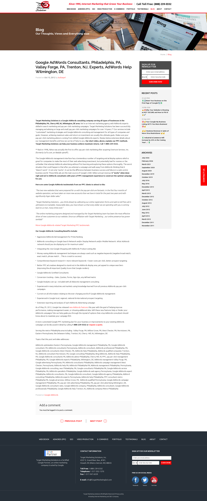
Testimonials (142, 9)
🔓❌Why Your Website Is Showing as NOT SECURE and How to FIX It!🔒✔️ (155, 112)
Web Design (71, 9)
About (159, 9)
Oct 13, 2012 (49, 77)
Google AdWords (51, 395)
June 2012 (146, 209)
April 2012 (146, 216)
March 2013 (146, 193)
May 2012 (145, 213)
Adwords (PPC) (84, 9)
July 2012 (145, 206)
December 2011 (148, 222)
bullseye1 (62, 77)
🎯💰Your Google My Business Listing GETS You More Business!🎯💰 (154, 124)
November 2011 (148, 226)
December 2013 (148, 187)
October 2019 (147, 177)
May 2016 (145, 184)
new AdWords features (78, 307)
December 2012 (148, 196)
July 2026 (145, 158)
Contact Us (204, 175)
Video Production (104, 9)
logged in (53, 410)
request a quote (95, 325)
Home (162, 54)
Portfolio (131, 9)
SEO (93, 9)
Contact (167, 9)
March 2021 (146, 164)
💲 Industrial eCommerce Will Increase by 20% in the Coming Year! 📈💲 (153, 140)
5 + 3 (135, 463)
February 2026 (147, 161)
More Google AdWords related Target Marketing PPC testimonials (62, 225)
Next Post (96, 421)
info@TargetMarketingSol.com (99, 480)
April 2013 (146, 190)
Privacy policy (119, 494)
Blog (153, 9)
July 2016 (145, 180)
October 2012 (147, 200)
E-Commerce (119, 9)
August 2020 (147, 171)
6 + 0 (144, 77)
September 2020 (148, 167)
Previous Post (73, 421)
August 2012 (147, 203)
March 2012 (146, 219)
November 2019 (148, 174)
